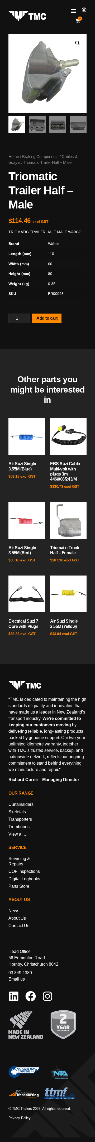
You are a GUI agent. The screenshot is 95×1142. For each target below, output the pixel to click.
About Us (17, 918)
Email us (16, 979)
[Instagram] (47, 996)
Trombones (19, 826)
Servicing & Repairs (19, 861)
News (13, 910)
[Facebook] (30, 996)
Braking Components (40, 157)
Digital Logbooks (24, 879)
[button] (73, 10)
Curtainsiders (21, 804)
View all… (18, 834)
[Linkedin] (13, 996)
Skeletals (17, 812)
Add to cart (46, 318)
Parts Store (18, 886)
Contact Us (18, 925)
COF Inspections (24, 871)
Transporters (20, 819)
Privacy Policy (19, 1118)
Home (13, 157)
